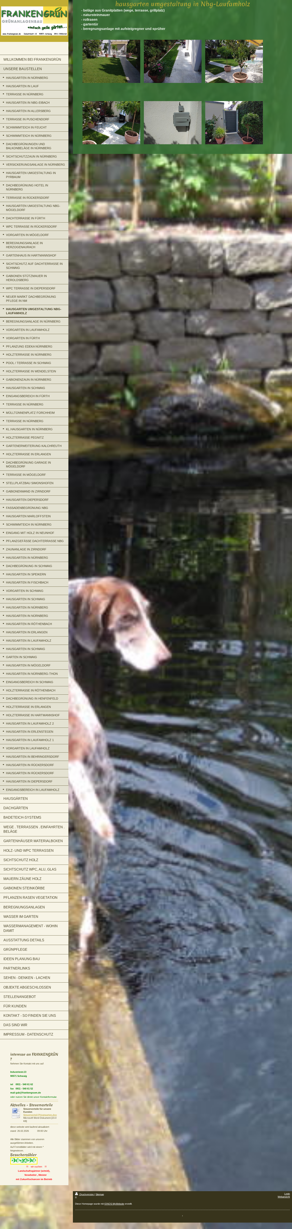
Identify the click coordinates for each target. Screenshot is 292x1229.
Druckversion (86, 1194)
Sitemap (100, 1194)
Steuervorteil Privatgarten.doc (40, 1115)
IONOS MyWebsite (114, 1203)
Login (287, 1193)
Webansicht (284, 1196)
